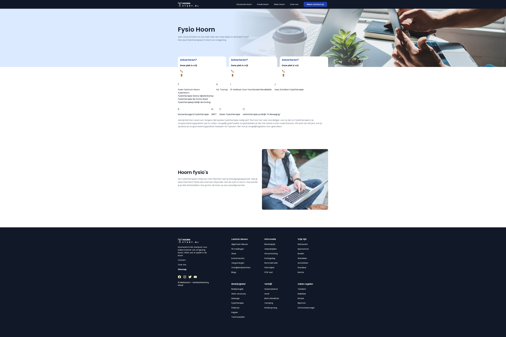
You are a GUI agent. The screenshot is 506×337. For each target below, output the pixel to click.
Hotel (266, 293)
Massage (235, 298)
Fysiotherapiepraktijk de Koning (194, 102)
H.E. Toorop (222, 89)
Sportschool (303, 249)
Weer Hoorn (279, 4)
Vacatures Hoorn (244, 4)
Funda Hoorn (263, 4)
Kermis (301, 272)
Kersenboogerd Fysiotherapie (193, 114)
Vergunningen (237, 263)
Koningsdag (269, 258)
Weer (233, 253)
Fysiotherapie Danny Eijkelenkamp (195, 95)
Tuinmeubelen (238, 317)
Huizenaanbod (271, 289)
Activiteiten (303, 263)
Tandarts (302, 289)
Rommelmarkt (271, 263)
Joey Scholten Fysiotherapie (289, 89)
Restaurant (303, 244)
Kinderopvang (270, 307)
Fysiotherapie (237, 303)
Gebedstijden (270, 249)
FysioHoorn (183, 92)
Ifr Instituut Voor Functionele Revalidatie (251, 89)
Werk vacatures (238, 293)
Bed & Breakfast (271, 298)
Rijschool (302, 303)
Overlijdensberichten (240, 267)
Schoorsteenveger (306, 307)
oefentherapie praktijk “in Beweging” (261, 114)
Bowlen (301, 253)
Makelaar (302, 293)
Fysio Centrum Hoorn (189, 89)
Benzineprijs (269, 244)
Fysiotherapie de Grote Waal (193, 99)
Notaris (301, 298)
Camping (268, 303)
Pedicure (235, 307)
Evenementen (237, 258)
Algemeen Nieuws (239, 244)
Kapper (234, 312)
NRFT (214, 114)
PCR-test (268, 272)
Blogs (233, 272)
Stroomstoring (271, 253)
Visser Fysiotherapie (229, 114)
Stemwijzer (269, 267)
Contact (182, 260)
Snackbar (302, 267)
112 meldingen (237, 249)
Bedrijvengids (237, 289)
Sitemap (182, 269)
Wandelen (302, 258)
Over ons (294, 4)
